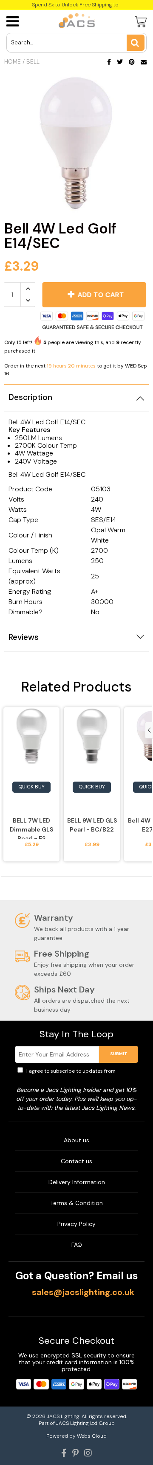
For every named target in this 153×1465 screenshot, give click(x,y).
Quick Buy (31, 786)
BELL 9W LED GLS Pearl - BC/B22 (92, 825)
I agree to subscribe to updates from (80, 1075)
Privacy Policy (76, 1224)
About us (76, 1140)
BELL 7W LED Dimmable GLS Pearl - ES (31, 828)
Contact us (76, 1161)
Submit (118, 1053)
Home (12, 61)
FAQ (76, 1245)
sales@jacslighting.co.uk (83, 1292)
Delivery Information (76, 1182)
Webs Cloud (92, 1436)
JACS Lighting (63, 1416)
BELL (33, 61)
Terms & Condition (76, 1203)
